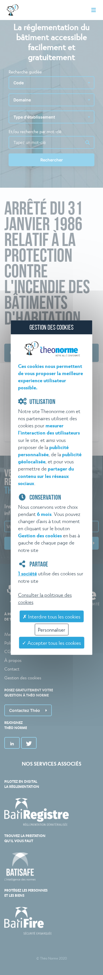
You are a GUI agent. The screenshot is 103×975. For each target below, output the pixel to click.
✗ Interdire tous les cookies (51, 616)
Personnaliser (51, 629)
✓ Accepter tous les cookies (51, 643)
